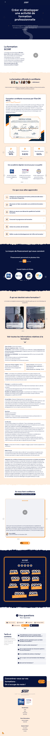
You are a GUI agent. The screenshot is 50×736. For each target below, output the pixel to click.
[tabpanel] (11, 151)
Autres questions (17, 625)
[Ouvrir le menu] (5, 2)
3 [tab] (25, 158)
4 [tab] (26, 158)
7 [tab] (29, 539)
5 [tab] (28, 158)
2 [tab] (23, 158)
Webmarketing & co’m (27, 426)
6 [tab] (27, 539)
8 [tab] (31, 539)
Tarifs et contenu (11, 622)
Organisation (21, 622)
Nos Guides (26, 625)
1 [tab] (21, 158)
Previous (2, 152)
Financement (30, 622)
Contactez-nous (41, 681)
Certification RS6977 (39, 622)
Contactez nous (35, 625)
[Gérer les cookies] (3, 732)
